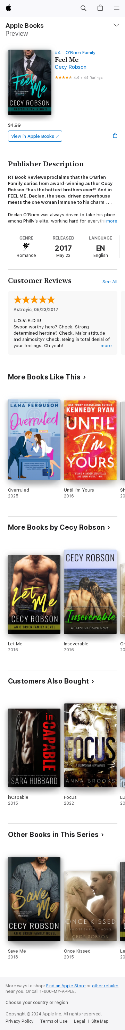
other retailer (105, 985)
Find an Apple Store (66, 985)
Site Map (100, 1021)
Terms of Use (54, 1021)
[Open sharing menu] (115, 136)
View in (33, 136)
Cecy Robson (70, 67)
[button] (83, 8)
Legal (79, 1021)
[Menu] (116, 8)
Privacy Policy (20, 1021)
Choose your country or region (37, 1002)
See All (109, 281)
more (111, 221)
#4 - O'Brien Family (75, 52)
